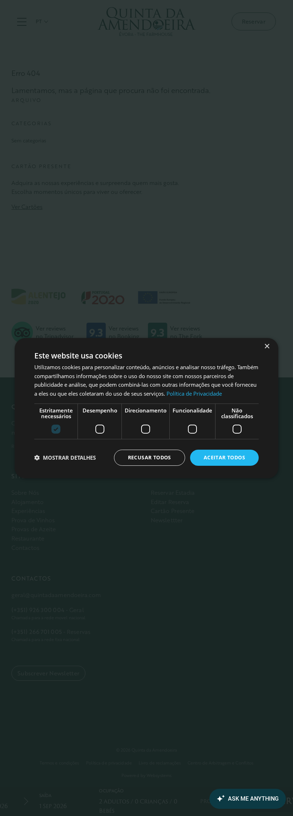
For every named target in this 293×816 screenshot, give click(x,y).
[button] (65, 457)
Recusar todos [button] (149, 457)
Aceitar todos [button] (224, 457)
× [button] (266, 346)
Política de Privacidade (194, 393)
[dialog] (146, 408)
